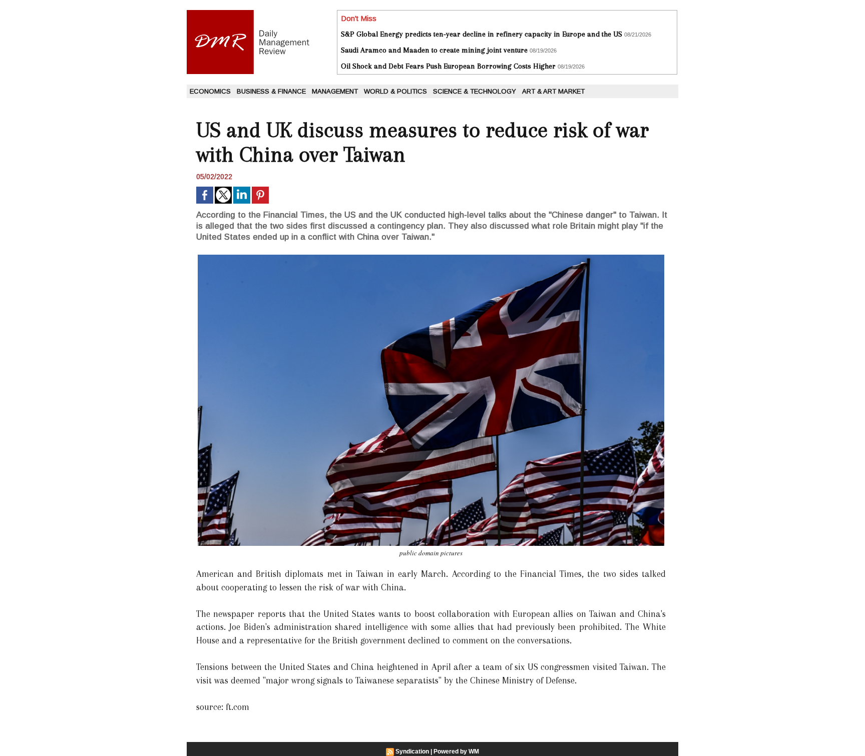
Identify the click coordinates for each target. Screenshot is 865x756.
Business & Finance (271, 91)
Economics (210, 91)
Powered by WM (456, 751)
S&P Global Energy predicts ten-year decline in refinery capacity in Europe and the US (481, 34)
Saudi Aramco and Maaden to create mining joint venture (434, 50)
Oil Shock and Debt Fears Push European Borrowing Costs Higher (448, 66)
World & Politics (395, 91)
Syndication (412, 751)
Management (335, 91)
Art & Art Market (553, 91)
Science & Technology (474, 91)
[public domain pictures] (431, 258)
